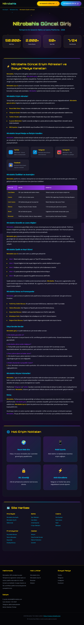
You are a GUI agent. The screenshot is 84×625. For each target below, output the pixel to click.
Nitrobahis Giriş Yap (47, 3)
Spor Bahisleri (35, 517)
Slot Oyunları (59, 517)
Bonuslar (32, 580)
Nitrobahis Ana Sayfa (12, 517)
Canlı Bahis (34, 520)
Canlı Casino (59, 520)
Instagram (61, 580)
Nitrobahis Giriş (35, 575)
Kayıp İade (9, 540)
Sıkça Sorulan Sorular (37, 537)
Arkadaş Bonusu (11, 542)
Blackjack (58, 525)
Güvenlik (33, 542)
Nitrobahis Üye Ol (69, 3)
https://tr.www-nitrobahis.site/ (52, 616)
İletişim (33, 534)
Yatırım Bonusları (11, 537)
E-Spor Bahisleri (35, 525)
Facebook (60, 583)
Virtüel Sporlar (35, 522)
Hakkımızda (10, 522)
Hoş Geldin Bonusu (12, 534)
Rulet (57, 522)
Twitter (60, 575)
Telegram (60, 577)
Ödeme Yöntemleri (36, 540)
